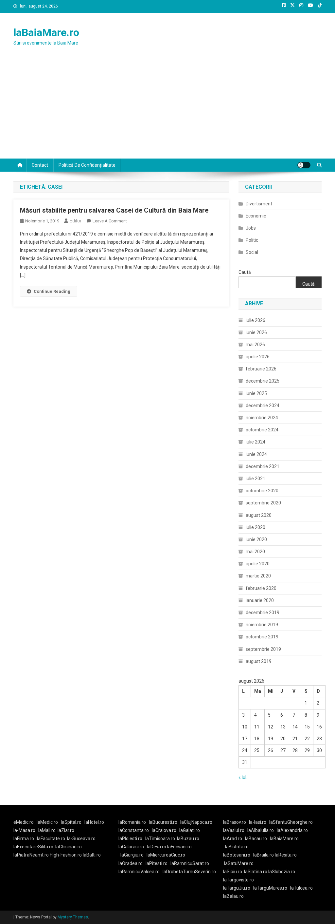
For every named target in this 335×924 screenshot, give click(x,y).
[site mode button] (303, 165)
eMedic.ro (23, 822)
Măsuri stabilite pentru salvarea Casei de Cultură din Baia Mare (114, 210)
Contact (40, 165)
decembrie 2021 (262, 466)
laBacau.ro (256, 838)
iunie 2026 (256, 332)
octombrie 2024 (262, 429)
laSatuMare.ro (239, 863)
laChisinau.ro (68, 846)
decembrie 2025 (262, 381)
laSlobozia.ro (281, 871)
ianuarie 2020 (260, 600)
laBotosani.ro (236, 855)
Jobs (251, 228)
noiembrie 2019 (262, 624)
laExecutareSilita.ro (33, 846)
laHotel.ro (94, 822)
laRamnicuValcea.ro (139, 871)
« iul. (242, 777)
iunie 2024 (256, 454)
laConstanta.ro (133, 830)
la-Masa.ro (24, 830)
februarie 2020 (261, 588)
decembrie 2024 (262, 405)
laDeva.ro (156, 846)
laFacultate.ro (51, 838)
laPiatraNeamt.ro (31, 855)
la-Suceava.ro (81, 838)
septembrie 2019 (263, 649)
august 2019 (259, 661)
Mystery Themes (73, 917)
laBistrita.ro (237, 846)
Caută (244, 272)
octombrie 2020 (262, 490)
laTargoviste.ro (238, 879)
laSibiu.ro (232, 871)
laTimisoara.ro (160, 838)
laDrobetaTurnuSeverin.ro (189, 871)
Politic (252, 240)
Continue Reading (52, 291)
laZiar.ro (66, 830)
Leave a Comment (110, 220)
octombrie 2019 (262, 636)
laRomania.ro (132, 822)
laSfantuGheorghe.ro (291, 822)
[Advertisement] (167, 109)
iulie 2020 (255, 527)
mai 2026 (255, 344)
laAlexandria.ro (292, 830)
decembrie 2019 (262, 612)
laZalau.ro (233, 896)
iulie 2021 (255, 478)
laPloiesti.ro (130, 838)
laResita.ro (286, 855)
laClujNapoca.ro (196, 822)
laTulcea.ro (301, 888)
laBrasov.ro (234, 822)
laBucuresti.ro (163, 822)
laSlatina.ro (255, 871)
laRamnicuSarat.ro (189, 863)
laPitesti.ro (157, 863)
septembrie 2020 (263, 502)
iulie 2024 (255, 441)
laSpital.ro (71, 822)
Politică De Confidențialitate (87, 165)
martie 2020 (258, 575)
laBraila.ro (263, 855)
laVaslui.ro (235, 830)
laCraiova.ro (164, 830)
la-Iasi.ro (257, 822)
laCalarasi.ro (131, 846)
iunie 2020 (256, 539)
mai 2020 (255, 551)
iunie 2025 (256, 393)
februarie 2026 (261, 368)
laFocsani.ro (179, 846)
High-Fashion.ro (66, 855)
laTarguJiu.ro (238, 888)
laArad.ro (232, 838)
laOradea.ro (130, 863)
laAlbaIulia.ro (260, 830)
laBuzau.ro (188, 838)
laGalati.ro (189, 830)
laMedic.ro (48, 822)
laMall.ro (47, 830)
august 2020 (259, 515)
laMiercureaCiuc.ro (166, 855)
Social (252, 252)
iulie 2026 (255, 320)
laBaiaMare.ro (46, 32)
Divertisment (259, 203)
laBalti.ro (92, 855)
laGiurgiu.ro (133, 855)
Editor (76, 220)
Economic (256, 215)
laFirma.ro (23, 838)
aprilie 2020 (258, 563)
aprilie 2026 (258, 356)
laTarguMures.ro (270, 888)
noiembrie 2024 (262, 417)
